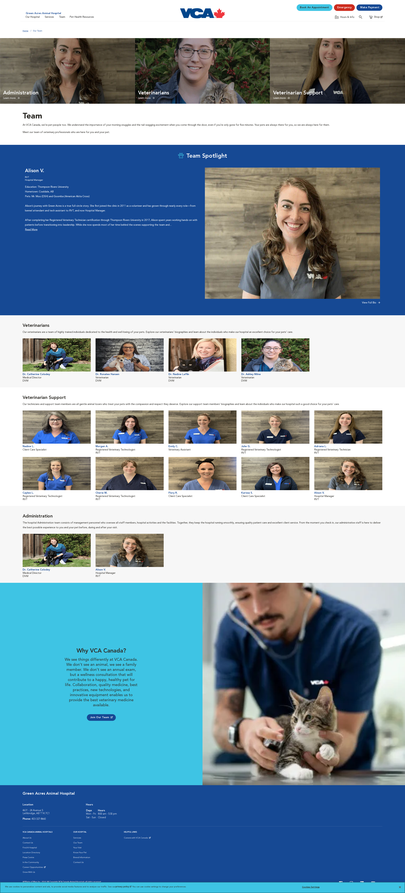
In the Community (31, 862)
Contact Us (28, 843)
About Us (27, 838)
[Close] (399, 887)
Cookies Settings (311, 887)
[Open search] (361, 17)
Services (49, 17)
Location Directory (31, 853)
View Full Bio (369, 303)
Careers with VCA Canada (136, 838)
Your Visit (77, 848)
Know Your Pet (80, 853)
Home (25, 31)
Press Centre (28, 857)
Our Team (77, 843)
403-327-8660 (39, 819)
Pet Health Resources (82, 17)
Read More (31, 229)
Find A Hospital (30, 848)
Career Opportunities (33, 868)
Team (62, 17)
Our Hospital (32, 17)
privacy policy (123, 887)
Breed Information (81, 857)
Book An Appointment (314, 7)
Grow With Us (29, 872)
